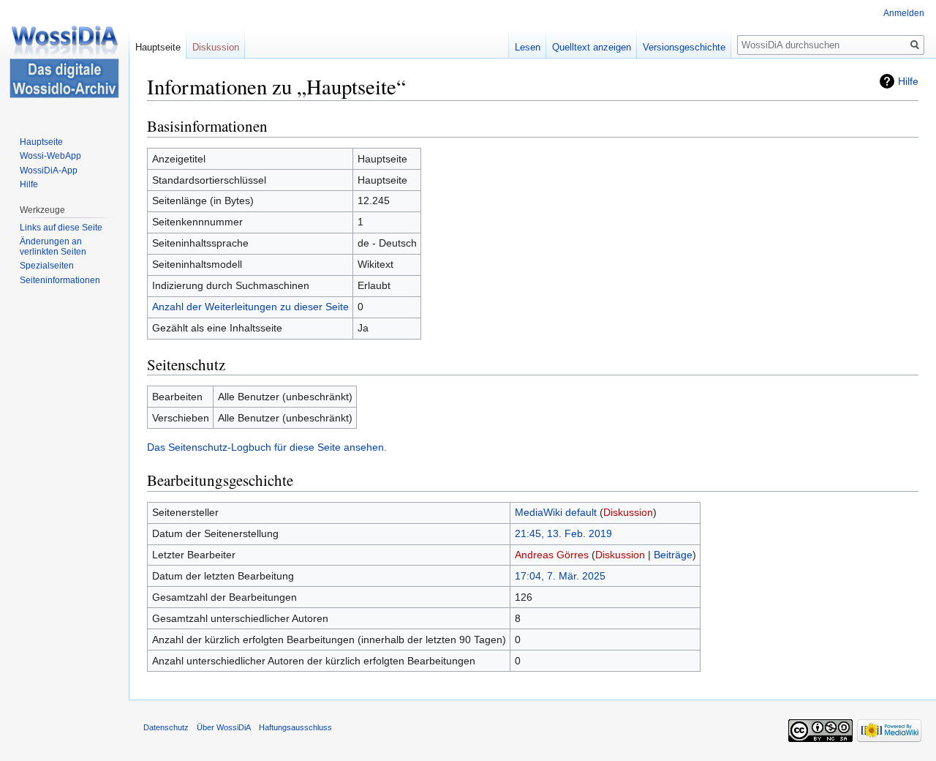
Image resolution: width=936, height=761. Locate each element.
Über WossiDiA (224, 727)
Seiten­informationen (60, 280)
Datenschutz (166, 727)
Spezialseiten (47, 265)
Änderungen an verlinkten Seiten (53, 246)
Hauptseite (158, 47)
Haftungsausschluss (295, 727)
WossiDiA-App (49, 170)
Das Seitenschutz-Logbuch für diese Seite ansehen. (267, 447)
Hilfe (908, 81)
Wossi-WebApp (50, 156)
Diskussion (628, 512)
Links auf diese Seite (61, 227)
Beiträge (673, 555)
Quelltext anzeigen (591, 47)
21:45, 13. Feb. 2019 (563, 533)
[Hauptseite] (64, 58)
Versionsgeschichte (684, 47)
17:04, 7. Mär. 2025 (560, 576)
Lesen (527, 47)
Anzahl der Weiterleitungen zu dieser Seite (250, 306)
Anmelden (903, 13)
